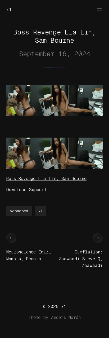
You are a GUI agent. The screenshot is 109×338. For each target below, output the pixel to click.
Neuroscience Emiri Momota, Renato (28, 255)
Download (16, 189)
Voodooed (19, 211)
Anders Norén (66, 317)
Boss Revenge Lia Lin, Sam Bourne (46, 178)
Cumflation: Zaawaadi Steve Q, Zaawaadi (81, 258)
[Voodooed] (54, 167)
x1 (9, 9)
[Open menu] (99, 10)
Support (38, 189)
